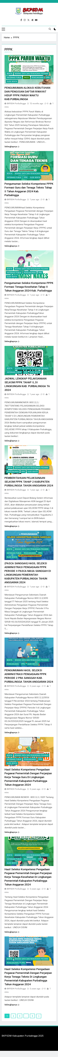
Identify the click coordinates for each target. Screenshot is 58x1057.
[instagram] (24, 20)
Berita (9, 73)
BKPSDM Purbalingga (16, 103)
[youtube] (36, 20)
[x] (28, 20)
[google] (32, 20)
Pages (26, 77)
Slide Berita (12, 81)
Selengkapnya (11, 146)
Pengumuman (38, 77)
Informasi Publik (14, 77)
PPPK (48, 77)
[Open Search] (50, 29)
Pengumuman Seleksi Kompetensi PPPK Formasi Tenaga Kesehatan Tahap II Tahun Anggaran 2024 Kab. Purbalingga (29, 286)
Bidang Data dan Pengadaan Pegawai (31, 73)
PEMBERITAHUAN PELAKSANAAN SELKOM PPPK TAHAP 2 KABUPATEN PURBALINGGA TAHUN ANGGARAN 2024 (29, 481)
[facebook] (21, 20)
